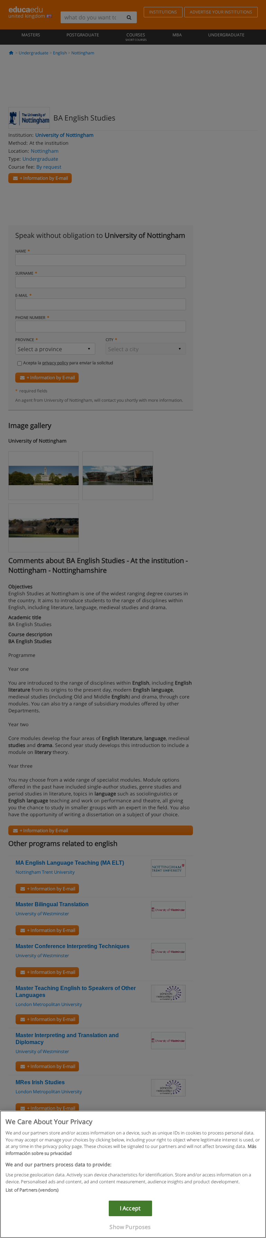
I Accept (130, 1208)
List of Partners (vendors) (32, 1190)
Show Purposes (130, 1227)
